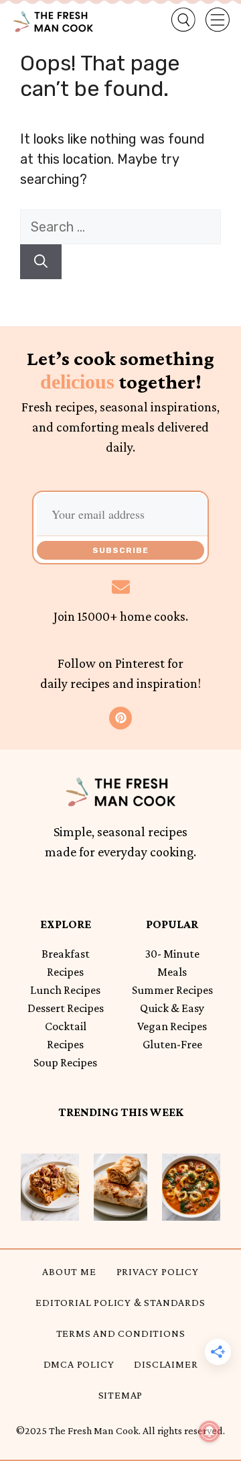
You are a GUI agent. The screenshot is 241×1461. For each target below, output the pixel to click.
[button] (173, 20)
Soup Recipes (65, 1062)
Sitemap (120, 1395)
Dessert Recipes (65, 1008)
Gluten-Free (172, 1044)
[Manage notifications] (209, 1431)
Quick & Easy (172, 1008)
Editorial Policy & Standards (120, 1302)
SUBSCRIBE (120, 550)
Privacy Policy (157, 1271)
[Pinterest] (120, 718)
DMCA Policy (79, 1364)
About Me (69, 1271)
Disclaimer (165, 1364)
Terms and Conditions (120, 1333)
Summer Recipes (172, 990)
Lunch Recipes (65, 990)
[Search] (41, 261)
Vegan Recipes (172, 1026)
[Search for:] (120, 227)
